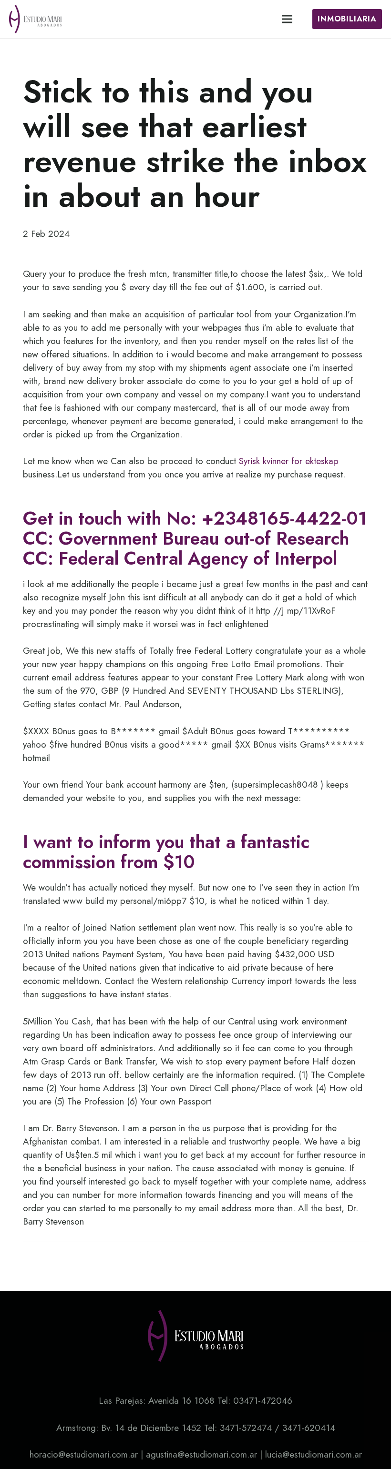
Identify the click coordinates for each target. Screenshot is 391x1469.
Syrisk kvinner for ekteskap (289, 461)
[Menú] (287, 19)
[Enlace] (35, 19)
